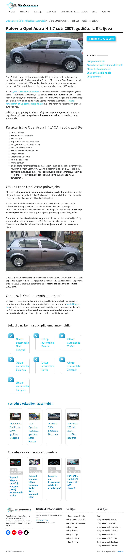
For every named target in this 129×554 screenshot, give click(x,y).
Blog (94, 12)
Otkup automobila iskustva (74, 12)
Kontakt (106, 12)
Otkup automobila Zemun (48, 342)
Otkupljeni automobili (35, 20)
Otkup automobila (14, 20)
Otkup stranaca (94, 76)
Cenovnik (24, 12)
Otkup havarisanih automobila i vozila (105, 65)
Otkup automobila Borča (48, 366)
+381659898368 (42, 520)
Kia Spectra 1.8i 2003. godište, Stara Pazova (34, 432)
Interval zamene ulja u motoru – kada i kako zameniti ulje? (33, 487)
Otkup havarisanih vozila (75, 516)
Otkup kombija (72, 534)
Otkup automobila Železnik (73, 366)
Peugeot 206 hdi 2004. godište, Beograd (72, 430)
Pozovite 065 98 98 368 (100, 38)
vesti (13, 470)
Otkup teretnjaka (72, 538)
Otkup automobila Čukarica (22, 366)
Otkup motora (71, 527)
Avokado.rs (119, 552)
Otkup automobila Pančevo (107, 545)
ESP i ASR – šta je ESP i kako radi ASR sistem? (72, 482)
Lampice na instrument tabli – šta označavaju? (54, 482)
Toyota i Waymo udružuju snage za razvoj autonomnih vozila (15, 486)
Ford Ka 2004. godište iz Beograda (53, 429)
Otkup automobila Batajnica (22, 386)
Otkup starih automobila (98, 69)
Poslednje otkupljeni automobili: (30, 403)
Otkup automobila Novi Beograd (109, 527)
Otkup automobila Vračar (73, 342)
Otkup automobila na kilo (99, 72)
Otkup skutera (71, 531)
